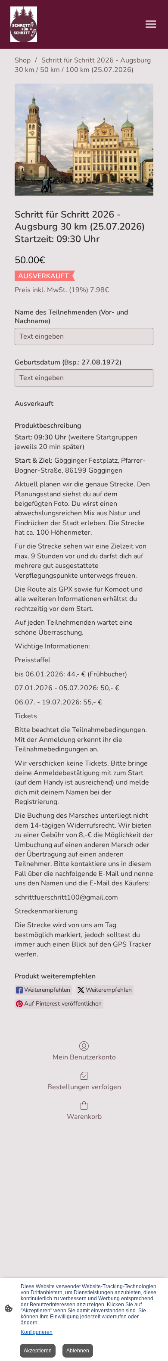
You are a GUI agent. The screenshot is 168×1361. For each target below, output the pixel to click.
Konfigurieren (37, 1332)
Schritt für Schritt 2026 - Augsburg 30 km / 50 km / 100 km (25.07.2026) (83, 65)
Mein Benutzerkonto (84, 1057)
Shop (23, 60)
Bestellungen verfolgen (84, 1086)
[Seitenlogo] (23, 24)
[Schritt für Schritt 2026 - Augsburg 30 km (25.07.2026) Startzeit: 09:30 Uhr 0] (84, 140)
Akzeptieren (38, 1351)
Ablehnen (77, 1351)
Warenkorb (84, 1116)
